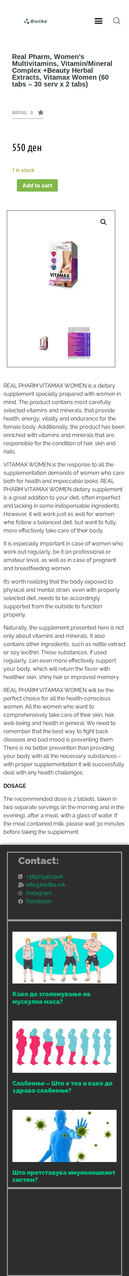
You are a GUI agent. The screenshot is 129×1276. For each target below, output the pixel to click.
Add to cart (37, 185)
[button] (98, 20)
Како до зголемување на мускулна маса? (51, 997)
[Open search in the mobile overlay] (117, 21)
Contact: (38, 860)
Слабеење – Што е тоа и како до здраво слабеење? (62, 1087)
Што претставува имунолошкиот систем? (63, 1176)
